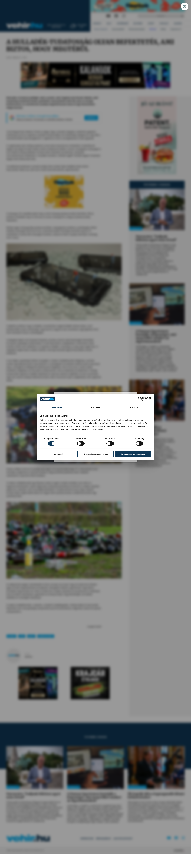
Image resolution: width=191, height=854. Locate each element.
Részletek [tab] (95, 407)
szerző (27, 654)
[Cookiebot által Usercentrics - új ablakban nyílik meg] (139, 399)
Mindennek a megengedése (133, 454)
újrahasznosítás (45, 636)
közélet (11, 636)
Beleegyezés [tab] (56, 407)
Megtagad (58, 454)
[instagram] (124, 16)
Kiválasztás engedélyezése (95, 454)
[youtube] (108, 16)
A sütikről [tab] (134, 407)
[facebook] (116, 16)
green (31, 636)
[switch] (81, 443)
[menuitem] (97, 23)
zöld (22, 636)
